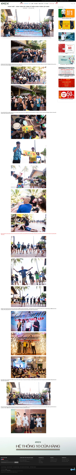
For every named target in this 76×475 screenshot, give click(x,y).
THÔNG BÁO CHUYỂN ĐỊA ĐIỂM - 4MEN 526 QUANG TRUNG (66, 76)
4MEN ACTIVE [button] (40, 3)
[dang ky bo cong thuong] (73, 469)
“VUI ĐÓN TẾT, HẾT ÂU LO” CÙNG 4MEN (66, 99)
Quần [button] (32, 3)
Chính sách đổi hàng (65, 461)
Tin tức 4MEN (41, 462)
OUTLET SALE (51, 3)
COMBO (56, 3)
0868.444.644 (24, 460)
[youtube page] (3, 459)
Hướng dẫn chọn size (53, 460)
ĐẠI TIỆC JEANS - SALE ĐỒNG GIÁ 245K (66, 29)
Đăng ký (16, 462)
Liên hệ (40, 460)
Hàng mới (21, 3)
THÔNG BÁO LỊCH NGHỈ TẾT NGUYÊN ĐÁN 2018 (66, 87)
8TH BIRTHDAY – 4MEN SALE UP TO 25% (66, 64)
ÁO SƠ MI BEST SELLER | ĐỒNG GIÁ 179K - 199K (38, 0)
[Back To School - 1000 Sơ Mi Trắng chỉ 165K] (66, 36)
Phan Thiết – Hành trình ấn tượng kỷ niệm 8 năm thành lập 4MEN (28, 6)
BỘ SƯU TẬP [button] (26, 3)
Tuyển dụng (40, 461)
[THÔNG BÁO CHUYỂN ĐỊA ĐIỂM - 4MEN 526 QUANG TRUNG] (66, 71)
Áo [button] (29, 3)
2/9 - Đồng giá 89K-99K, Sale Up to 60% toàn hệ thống (66, 53)
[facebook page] (1, 459)
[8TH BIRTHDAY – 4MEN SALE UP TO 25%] (66, 59)
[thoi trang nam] (5, 3)
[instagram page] (2, 459)
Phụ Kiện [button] (36, 3)
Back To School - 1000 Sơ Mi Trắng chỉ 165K (66, 41)
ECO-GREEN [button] (46, 3)
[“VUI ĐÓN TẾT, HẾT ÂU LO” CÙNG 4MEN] (66, 94)
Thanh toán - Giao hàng (65, 460)
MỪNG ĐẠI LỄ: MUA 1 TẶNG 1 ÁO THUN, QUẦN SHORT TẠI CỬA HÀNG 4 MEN (67, 18)
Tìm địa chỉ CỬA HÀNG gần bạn (24, 461)
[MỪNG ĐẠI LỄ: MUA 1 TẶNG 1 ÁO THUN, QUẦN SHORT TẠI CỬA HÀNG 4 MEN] (66, 13)
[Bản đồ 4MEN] (38, 446)
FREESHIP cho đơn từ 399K (53, 0)
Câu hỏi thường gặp (53, 461)
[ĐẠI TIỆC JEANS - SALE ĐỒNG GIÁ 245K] (66, 24)
